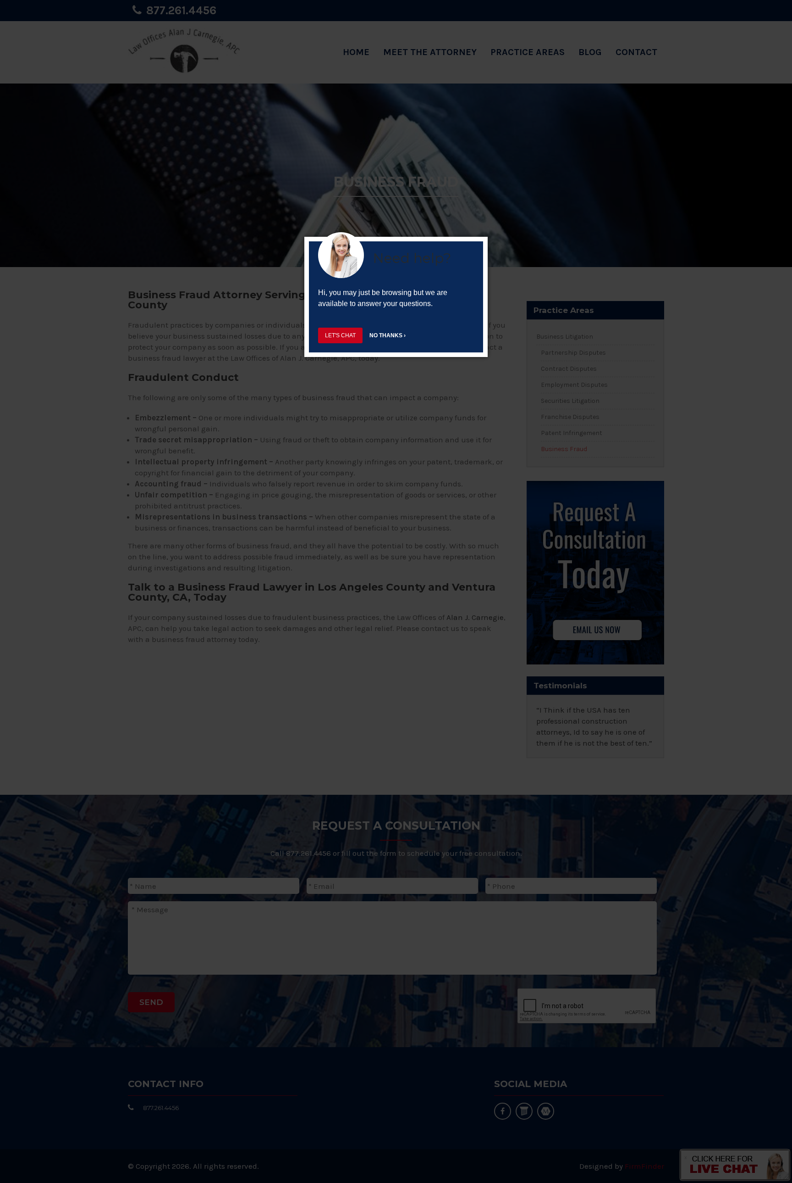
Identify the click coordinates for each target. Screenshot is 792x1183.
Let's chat (340, 335)
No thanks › (387, 335)
